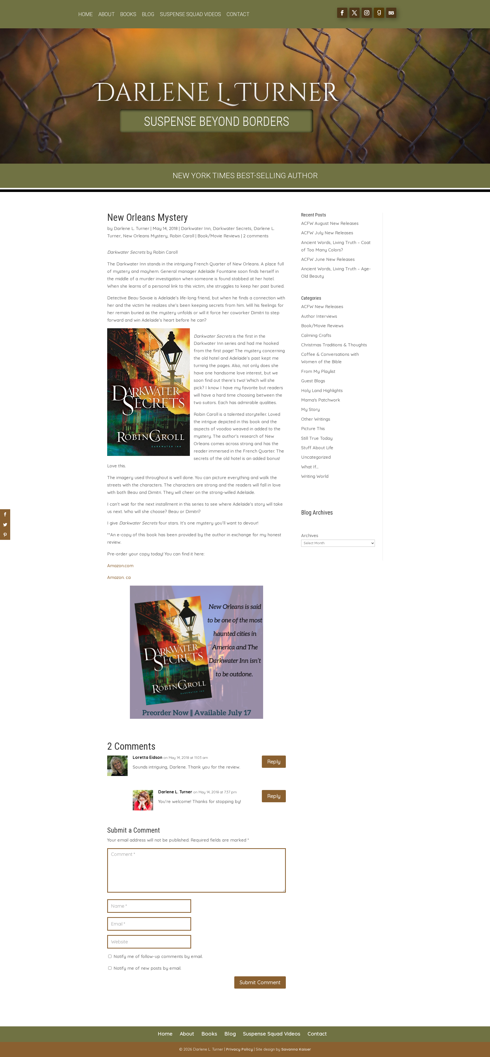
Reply (273, 761)
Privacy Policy (239, 1049)
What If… (309, 466)
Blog (148, 15)
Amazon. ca (119, 577)
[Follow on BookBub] (391, 13)
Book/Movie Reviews (219, 235)
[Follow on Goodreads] (379, 13)
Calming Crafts (316, 335)
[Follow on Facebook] (342, 13)
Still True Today (317, 438)
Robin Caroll (182, 235)
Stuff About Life (317, 447)
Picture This (313, 428)
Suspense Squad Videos (190, 15)
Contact (238, 15)
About (106, 15)
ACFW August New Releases (330, 223)
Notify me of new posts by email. (147, 968)
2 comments (255, 235)
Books (128, 15)
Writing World (314, 476)
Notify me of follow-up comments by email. (158, 956)
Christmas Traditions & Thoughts (334, 344)
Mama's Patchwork (320, 400)
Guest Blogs (313, 380)
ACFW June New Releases (328, 259)
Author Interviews (319, 316)
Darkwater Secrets (232, 228)
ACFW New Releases (322, 306)
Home (85, 15)
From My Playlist (318, 371)
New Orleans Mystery (145, 235)
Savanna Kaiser (296, 1049)
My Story (310, 409)
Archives (309, 535)
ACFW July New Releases (327, 232)
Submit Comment (260, 982)
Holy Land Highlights (322, 390)
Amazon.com (120, 565)
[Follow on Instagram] (367, 13)
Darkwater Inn (196, 228)
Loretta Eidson (147, 757)
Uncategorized (316, 457)
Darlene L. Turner (131, 228)
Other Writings (315, 419)
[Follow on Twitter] (354, 13)
